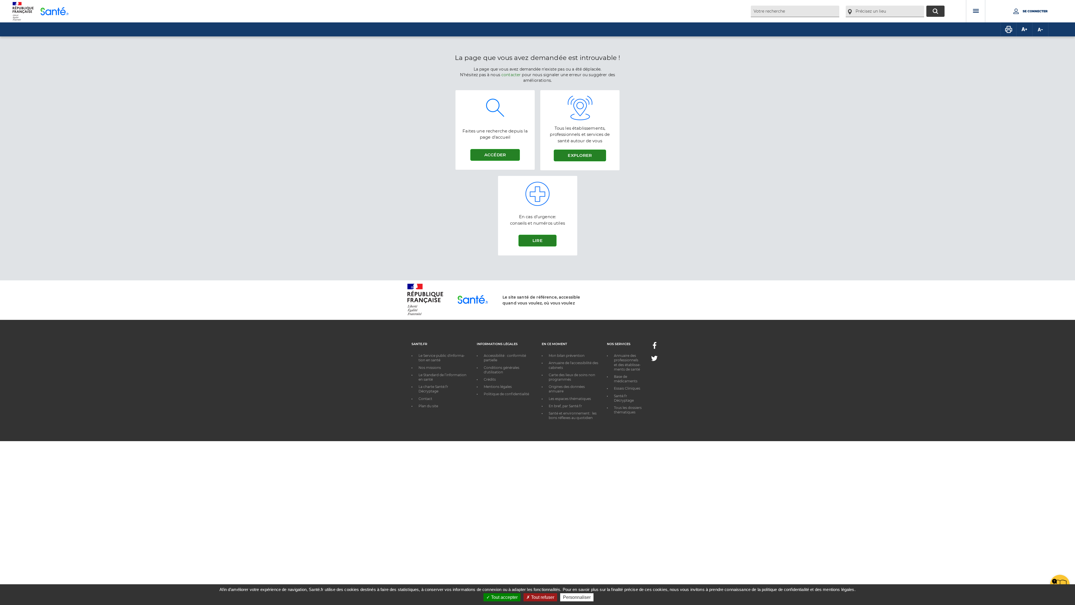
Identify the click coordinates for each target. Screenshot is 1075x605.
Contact (425, 399)
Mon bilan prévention (567, 355)
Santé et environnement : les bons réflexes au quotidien (573, 415)
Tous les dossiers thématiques (628, 410)
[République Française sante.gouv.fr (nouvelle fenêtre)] (425, 314)
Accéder (495, 154)
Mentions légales (498, 387)
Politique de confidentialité (506, 394)
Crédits (490, 379)
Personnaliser (577, 597)
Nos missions (430, 368)
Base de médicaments (625, 378)
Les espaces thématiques (570, 399)
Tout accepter (504, 597)
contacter (511, 74)
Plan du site (428, 406)
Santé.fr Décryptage (624, 398)
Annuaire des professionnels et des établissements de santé (627, 362)
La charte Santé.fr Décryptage (433, 389)
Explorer (580, 155)
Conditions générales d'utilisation (501, 370)
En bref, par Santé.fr (565, 406)
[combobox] (795, 11)
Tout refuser (542, 597)
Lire (537, 240)
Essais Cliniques (627, 388)
